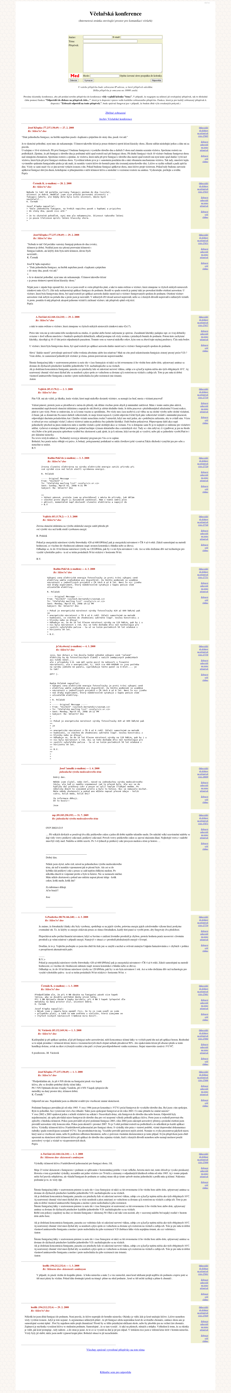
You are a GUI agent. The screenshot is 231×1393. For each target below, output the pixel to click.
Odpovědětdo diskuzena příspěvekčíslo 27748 (202, 520)
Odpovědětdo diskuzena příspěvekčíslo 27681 (202, 990)
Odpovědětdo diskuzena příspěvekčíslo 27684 (202, 1034)
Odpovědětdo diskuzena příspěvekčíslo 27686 (202, 1076)
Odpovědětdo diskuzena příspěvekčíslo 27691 (202, 1269)
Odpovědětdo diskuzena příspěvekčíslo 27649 (202, 1311)
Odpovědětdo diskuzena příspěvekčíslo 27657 (202, 321)
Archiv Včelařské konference (115, 119)
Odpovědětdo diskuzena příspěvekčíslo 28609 (202, 772)
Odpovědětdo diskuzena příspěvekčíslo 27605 (202, 131)
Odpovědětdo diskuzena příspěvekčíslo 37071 (202, 819)
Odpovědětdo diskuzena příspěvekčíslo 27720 (202, 462)
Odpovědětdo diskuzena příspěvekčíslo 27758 (202, 650)
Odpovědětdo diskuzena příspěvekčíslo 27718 (202, 393)
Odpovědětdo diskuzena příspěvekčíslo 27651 (202, 239)
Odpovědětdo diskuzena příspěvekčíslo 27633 (202, 187)
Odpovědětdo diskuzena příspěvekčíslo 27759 (202, 921)
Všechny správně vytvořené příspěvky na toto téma (115, 1349)
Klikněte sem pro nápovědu (115, 1372)
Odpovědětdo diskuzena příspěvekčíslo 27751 (202, 573)
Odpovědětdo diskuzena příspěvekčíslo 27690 (202, 1158)
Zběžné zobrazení (115, 113)
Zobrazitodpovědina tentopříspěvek (204, 146)
